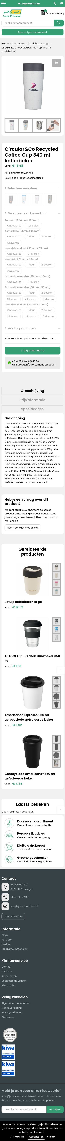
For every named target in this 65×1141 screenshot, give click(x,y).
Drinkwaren (18, 43)
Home (5, 43)
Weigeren (51, 1136)
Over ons (7, 971)
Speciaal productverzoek (32, 32)
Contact (6, 966)
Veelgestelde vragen (14, 981)
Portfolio (7, 939)
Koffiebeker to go (38, 43)
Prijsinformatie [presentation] (32, 400)
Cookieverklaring (12, 1008)
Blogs (5, 935)
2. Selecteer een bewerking (26, 213)
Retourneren (9, 976)
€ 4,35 (13, 784)
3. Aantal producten (20, 328)
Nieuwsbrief (8, 985)
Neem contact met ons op (23, 527)
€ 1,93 (13, 666)
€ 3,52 (13, 725)
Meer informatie (17, 1136)
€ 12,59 (14, 607)
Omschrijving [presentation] (32, 390)
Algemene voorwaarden (16, 1003)
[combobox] (28, 23)
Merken (6, 944)
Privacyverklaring (12, 1012)
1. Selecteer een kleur (21, 188)
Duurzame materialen (15, 949)
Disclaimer (8, 1017)
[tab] (32, 391)
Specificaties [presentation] (32, 409)
